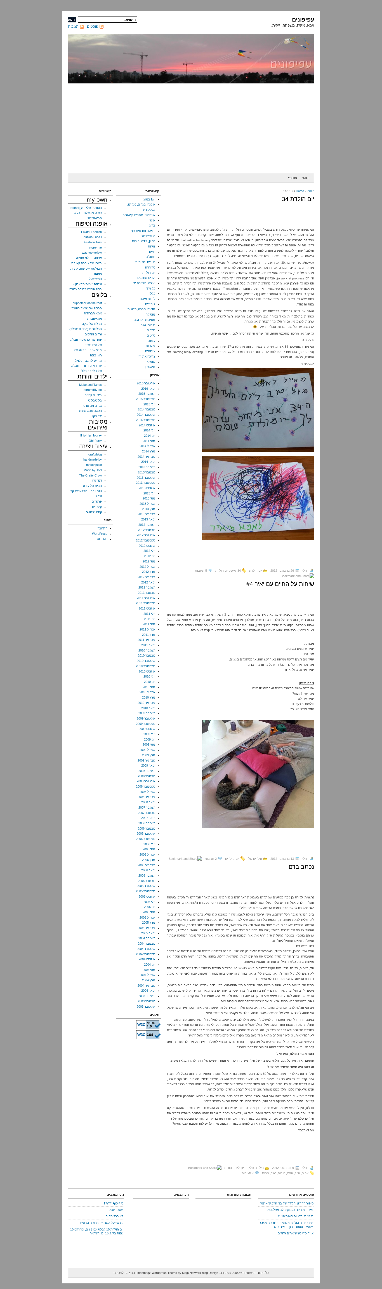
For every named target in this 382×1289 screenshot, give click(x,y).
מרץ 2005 (148, 922)
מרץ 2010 (148, 697)
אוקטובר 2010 (146, 660)
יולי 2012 (149, 550)
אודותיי (292, 177)
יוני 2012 (149, 556)
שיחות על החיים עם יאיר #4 (280, 584)
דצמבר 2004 (146, 938)
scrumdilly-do (93, 389)
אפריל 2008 (147, 791)
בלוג (152, 225)
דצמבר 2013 (146, 467)
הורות (281, 1173)
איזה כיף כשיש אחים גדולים (295, 1233)
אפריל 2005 (147, 917)
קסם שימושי (94, 512)
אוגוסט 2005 (147, 896)
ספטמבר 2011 (145, 603)
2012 (310, 191)
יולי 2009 (149, 734)
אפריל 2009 (147, 749)
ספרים (151, 330)
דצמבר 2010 (146, 650)
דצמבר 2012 (146, 524)
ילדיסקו (97, 416)
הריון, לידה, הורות (235, 1167)
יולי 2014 (149, 430)
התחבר (102, 528)
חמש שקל (95, 279)
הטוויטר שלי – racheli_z (86, 207)
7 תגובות (248, 1173)
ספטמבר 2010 (145, 666)
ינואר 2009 (148, 765)
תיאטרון (150, 366)
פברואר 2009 (146, 760)
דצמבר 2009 (146, 713)
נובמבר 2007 (146, 812)
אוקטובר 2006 (146, 833)
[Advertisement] (191, 128)
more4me (95, 247)
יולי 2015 (149, 404)
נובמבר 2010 (146, 655)
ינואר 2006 (148, 870)
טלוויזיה (150, 267)
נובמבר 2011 (146, 592)
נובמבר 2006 (146, 828)
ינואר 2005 (148, 933)
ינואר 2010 (148, 708)
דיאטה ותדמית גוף (143, 230)
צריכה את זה (146, 356)
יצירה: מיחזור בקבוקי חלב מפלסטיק (290, 1209)
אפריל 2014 (147, 446)
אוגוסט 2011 (147, 608)
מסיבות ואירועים (144, 319)
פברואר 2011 (146, 639)
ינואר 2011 (148, 645)
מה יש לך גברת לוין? (88, 360)
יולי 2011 (149, 613)
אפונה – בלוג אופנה (89, 258)
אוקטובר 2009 (146, 718)
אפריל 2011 (147, 629)
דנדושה (97, 480)
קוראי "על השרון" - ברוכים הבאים (101, 1223)
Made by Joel (93, 470)
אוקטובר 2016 (146, 383)
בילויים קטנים (93, 395)
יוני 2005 (149, 907)
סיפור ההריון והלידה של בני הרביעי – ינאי (286, 1203)
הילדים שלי (254, 858)
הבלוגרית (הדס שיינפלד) (85, 329)
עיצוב (151, 340)
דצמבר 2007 (146, 807)
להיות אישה (147, 298)
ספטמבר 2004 (145, 954)
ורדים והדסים (93, 334)
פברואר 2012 (146, 577)
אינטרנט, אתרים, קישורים (138, 215)
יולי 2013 (149, 493)
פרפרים (97, 501)
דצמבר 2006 (146, 823)
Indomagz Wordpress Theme (157, 1272)
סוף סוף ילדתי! (113, 1203)
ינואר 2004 (148, 990)
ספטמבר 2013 (145, 482)
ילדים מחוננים (146, 277)
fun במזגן (149, 199)
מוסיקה (150, 314)
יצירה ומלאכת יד (144, 283)
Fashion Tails (93, 242)
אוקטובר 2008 (146, 781)
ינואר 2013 (148, 519)
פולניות (150, 345)
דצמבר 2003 (146, 996)
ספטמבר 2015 (145, 399)
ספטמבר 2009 (145, 723)
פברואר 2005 (146, 928)
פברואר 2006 (146, 865)
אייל (297, 1173)
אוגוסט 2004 (147, 959)
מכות (265, 1173)
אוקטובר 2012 (146, 535)
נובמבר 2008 (146, 776)
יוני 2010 (149, 681)
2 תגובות (211, 858)
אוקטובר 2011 (146, 598)
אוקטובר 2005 (146, 886)
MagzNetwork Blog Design (200, 1272)
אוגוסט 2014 (147, 425)
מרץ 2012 (148, 571)
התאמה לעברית (124, 1272)
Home (300, 191)
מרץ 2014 (148, 451)
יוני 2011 (149, 619)
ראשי (305, 177)
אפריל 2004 (147, 975)
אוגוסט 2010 (147, 671)
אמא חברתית (93, 313)
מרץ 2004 (148, 980)
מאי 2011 (149, 624)
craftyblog (95, 454)
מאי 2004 (149, 970)
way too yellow (92, 252)
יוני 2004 (149, 964)
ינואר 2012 (148, 582)
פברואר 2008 (146, 796)
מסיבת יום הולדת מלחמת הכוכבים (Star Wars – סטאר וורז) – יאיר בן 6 (286, 1225)
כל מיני (150, 288)
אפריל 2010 (147, 692)
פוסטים (92, 26)
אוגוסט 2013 (147, 488)
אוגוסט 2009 (147, 728)
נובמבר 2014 (146, 409)
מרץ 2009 (148, 755)
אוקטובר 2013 (146, 477)
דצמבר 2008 (146, 770)
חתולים (150, 256)
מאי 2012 (149, 561)
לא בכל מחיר (114, 1216)
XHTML (102, 539)
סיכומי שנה (148, 325)
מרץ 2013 (148, 509)
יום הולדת (255, 570)
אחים (305, 1173)
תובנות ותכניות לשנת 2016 (295, 1216)
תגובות (73, 26)
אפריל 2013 (147, 503)
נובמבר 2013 (146, 472)
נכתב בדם (301, 866)
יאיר (236, 858)
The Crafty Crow (90, 475)
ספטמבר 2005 (145, 891)
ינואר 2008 (148, 802)
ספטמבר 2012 (145, 540)
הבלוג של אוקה (92, 324)
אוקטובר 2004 (146, 949)
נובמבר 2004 (146, 943)
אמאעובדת (94, 318)
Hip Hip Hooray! (91, 435)
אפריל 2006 (147, 854)
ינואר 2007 (148, 817)
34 (239, 570)
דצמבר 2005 (146, 875)
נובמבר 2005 (146, 880)
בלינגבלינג (95, 400)
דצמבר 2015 (146, 393)
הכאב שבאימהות (90, 410)
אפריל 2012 (147, 566)
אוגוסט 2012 (147, 545)
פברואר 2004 (146, 985)
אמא (290, 1173)
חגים (152, 251)
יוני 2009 (149, 739)
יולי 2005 (149, 901)
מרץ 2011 (148, 634)
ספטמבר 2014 (145, 420)
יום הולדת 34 (298, 199)
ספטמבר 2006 (145, 838)
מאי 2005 (149, 912)
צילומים (150, 351)
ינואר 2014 (148, 461)
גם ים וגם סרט (92, 405)
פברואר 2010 (146, 702)
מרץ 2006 (148, 859)
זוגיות (151, 246)
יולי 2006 (149, 844)
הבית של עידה (92, 485)
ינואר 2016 (148, 388)
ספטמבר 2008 (145, 786)
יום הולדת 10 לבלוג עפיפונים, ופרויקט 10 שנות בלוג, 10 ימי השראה (96, 1231)
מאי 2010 (149, 687)
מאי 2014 (149, 441)
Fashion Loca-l (92, 237)
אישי (233, 570)
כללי (152, 293)
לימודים (150, 304)
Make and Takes (90, 384)
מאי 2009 (149, 744)
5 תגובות (201, 570)
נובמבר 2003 (146, 1001)
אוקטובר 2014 (146, 414)
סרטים (151, 335)
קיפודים (97, 506)
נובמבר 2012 (146, 530)
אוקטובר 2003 (146, 1006)
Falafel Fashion (91, 231)
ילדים (228, 858)
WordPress (99, 533)
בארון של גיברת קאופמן (86, 263)
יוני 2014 (149, 435)
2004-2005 (116, 1209)
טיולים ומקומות (145, 262)
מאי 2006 (149, 849)
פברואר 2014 (146, 456)
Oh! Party (95, 440)
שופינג (151, 361)
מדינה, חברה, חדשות (141, 309)
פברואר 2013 (146, 514)
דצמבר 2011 (146, 587)
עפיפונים (303, 20)
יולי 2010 (149, 676)
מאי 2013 (149, 498)
